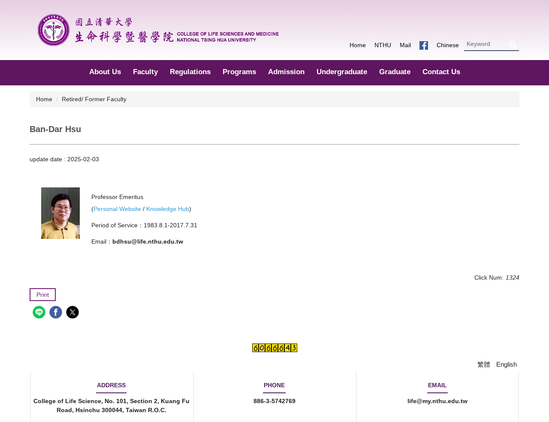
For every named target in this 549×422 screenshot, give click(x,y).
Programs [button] (239, 72)
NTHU (382, 45)
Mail (405, 45)
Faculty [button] (145, 72)
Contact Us (441, 72)
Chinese (448, 45)
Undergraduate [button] (342, 72)
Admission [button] (286, 72)
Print (42, 294)
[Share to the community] (40, 313)
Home (358, 45)
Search (512, 44)
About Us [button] (105, 72)
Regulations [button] (190, 72)
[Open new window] (423, 45)
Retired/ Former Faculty (94, 99)
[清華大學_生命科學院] (158, 30)
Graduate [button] (394, 72)
